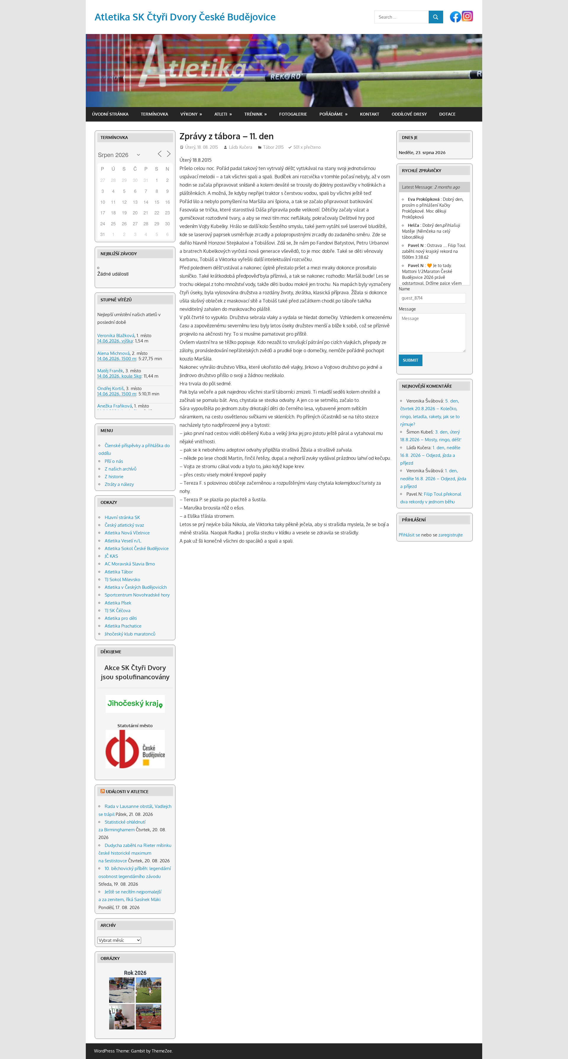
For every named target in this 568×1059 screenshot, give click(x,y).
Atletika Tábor (119, 572)
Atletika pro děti (121, 618)
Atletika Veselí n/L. (123, 541)
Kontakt (369, 114)
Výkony (189, 114)
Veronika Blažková (115, 335)
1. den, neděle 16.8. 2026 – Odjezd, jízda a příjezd (430, 455)
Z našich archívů (120, 469)
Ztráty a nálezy (119, 484)
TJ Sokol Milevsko (122, 579)
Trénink (253, 114)
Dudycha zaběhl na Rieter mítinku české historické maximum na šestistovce (135, 853)
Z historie (114, 476)
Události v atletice (127, 791)
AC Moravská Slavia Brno (130, 564)
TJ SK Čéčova (117, 610)
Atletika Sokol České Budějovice (137, 548)
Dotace (447, 114)
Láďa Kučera (240, 147)
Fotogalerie (293, 114)
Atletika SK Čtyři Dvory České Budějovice (185, 17)
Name (404, 288)
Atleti (220, 114)
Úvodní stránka (110, 114)
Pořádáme (331, 114)
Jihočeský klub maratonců (130, 634)
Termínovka (154, 114)
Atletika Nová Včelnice (127, 533)
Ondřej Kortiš (110, 388)
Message (407, 308)
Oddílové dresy (409, 114)
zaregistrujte (450, 535)
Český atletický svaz (124, 525)
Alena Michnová (113, 353)
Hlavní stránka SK (122, 517)
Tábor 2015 (273, 147)
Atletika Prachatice (123, 626)
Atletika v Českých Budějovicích (136, 587)
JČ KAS (111, 556)
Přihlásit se (409, 535)
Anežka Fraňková (114, 406)
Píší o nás (114, 461)
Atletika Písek (118, 603)
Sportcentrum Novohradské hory (137, 595)
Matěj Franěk (110, 371)
